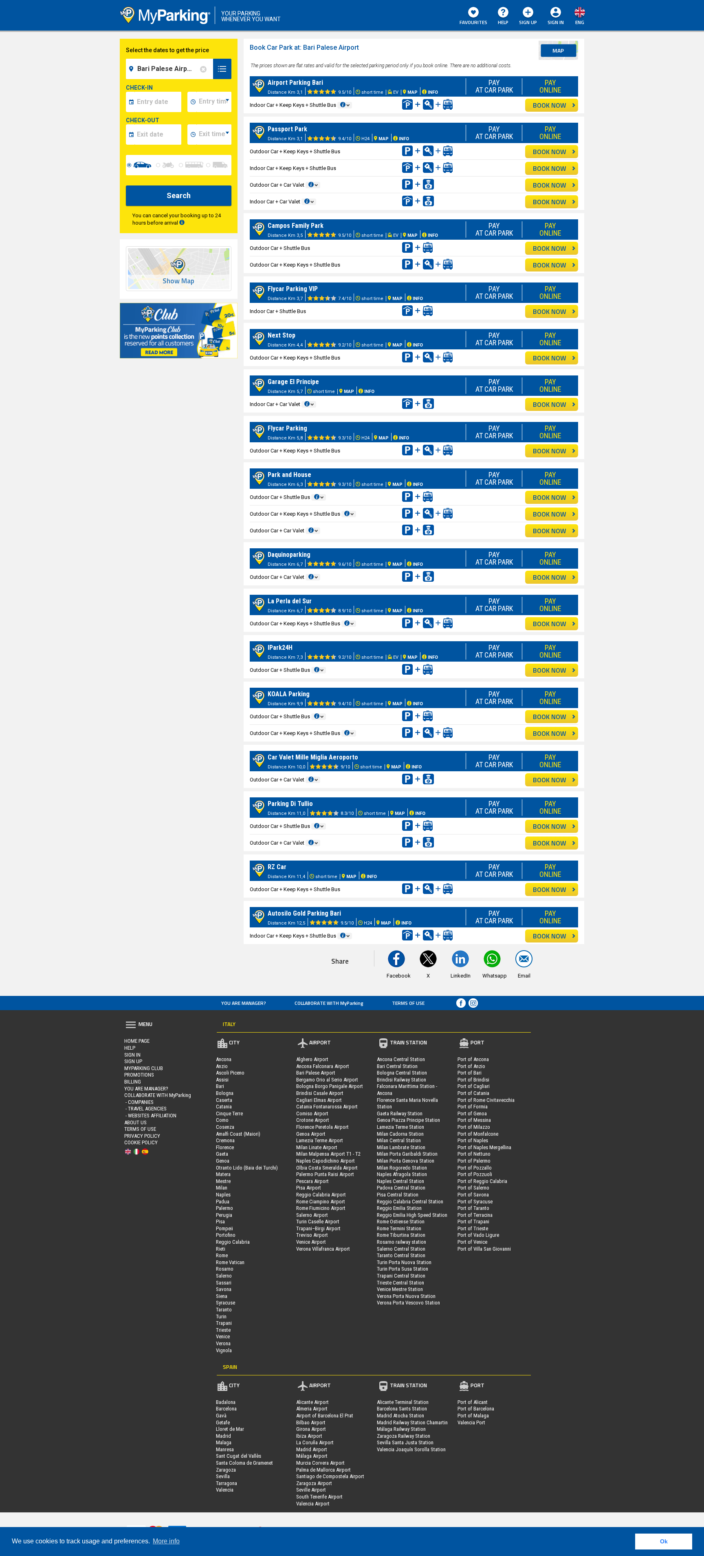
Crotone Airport (312, 1120)
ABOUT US (135, 1122)
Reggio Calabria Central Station (410, 1201)
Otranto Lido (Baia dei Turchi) (247, 1168)
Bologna (224, 1093)
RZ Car (277, 867)
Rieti (220, 1249)
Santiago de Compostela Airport (330, 1476)
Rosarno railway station (401, 1242)
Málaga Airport (312, 1456)
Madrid (223, 1436)
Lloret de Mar (230, 1429)
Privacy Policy (142, 1136)
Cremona (225, 1140)
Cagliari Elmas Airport (319, 1100)
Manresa (225, 1449)
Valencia (224, 1490)
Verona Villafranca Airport (323, 1249)
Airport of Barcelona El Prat (324, 1416)
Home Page (137, 1041)
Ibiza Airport (309, 1436)
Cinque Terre (229, 1113)
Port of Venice (472, 1242)
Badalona (225, 1402)
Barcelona (226, 1409)
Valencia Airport (313, 1504)
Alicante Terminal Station (403, 1402)
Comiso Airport (312, 1113)
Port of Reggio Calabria (482, 1181)
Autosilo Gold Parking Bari (304, 913)
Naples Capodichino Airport (325, 1161)
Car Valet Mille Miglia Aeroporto (313, 757)
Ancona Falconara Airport (322, 1066)
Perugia (224, 1215)
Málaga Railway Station (401, 1429)
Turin (221, 1316)
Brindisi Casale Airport (319, 1093)
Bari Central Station (397, 1066)
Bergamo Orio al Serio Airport (327, 1080)
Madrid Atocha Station (400, 1416)
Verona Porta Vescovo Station (408, 1303)
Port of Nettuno (474, 1154)
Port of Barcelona (476, 1409)
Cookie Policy (141, 1142)
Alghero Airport (312, 1059)
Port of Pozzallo (475, 1168)
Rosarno (224, 1269)
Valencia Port (471, 1422)
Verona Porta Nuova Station (406, 1296)
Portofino (225, 1235)
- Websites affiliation (150, 1115)
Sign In (132, 1055)
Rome (222, 1255)
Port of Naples (473, 1140)
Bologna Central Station (402, 1073)
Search (179, 195)
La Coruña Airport (315, 1442)
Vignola (224, 1350)
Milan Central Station (399, 1140)
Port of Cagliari (474, 1086)
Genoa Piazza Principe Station (408, 1120)
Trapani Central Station (401, 1276)
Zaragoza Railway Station (403, 1436)
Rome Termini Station (399, 1228)
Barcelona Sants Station (402, 1409)
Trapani (224, 1323)
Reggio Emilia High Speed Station (412, 1215)
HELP (503, 22)
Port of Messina (474, 1120)
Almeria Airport (312, 1409)
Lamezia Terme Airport (319, 1140)
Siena (221, 1296)
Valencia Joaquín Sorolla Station (411, 1449)
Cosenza (225, 1127)
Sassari (223, 1283)
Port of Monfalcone (478, 1134)
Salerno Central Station (401, 1249)
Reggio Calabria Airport (321, 1195)
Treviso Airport (312, 1235)
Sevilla (223, 1476)
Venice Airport (311, 1242)
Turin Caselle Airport (317, 1221)
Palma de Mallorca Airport (323, 1470)
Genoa (222, 1161)
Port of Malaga (473, 1416)
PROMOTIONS (139, 1075)
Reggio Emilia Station (399, 1208)
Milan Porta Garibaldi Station (407, 1154)
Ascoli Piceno (230, 1073)
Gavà (221, 1416)
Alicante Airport (312, 1402)
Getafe (223, 1422)
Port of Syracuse (475, 1201)
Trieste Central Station (400, 1283)
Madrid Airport (311, 1449)
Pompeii (224, 1228)
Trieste (223, 1330)
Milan (221, 1188)
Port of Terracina (475, 1215)
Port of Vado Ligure (478, 1235)
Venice (223, 1336)
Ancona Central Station (401, 1059)
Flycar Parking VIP (293, 289)
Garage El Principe (293, 382)
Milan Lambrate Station (401, 1147)
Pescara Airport (312, 1181)
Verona (223, 1343)
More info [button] (166, 1541)
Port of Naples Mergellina (484, 1147)
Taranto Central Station (401, 1255)
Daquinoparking (289, 554)
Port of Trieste (473, 1228)
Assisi (222, 1080)
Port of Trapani (473, 1221)
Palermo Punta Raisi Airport (325, 1174)
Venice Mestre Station (400, 1289)
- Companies (139, 1102)
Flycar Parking (287, 428)
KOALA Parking (289, 694)
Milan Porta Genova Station (405, 1161)
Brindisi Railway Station (401, 1080)
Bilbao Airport (311, 1422)
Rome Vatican (230, 1262)
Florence (225, 1147)
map (558, 50)
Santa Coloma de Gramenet (244, 1463)
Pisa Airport (308, 1188)
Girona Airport (311, 1429)
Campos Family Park (295, 226)
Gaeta (222, 1154)
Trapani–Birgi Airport (318, 1228)
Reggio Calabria (233, 1242)
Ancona (223, 1059)
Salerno (224, 1276)
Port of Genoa (472, 1113)
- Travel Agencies (145, 1109)
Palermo (224, 1208)
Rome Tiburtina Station (401, 1235)
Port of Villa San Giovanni (484, 1249)
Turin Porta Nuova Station (404, 1262)
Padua (222, 1201)
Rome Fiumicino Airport (320, 1208)
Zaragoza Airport (314, 1483)
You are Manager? (243, 1003)
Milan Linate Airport (316, 1147)
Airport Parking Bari (295, 82)
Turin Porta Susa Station (402, 1269)
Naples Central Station (400, 1181)
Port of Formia (473, 1107)
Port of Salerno (473, 1188)
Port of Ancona (473, 1059)
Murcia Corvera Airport (320, 1463)
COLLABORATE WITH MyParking (329, 1003)
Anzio (222, 1066)
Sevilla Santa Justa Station (405, 1442)
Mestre (223, 1181)
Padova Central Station (401, 1188)
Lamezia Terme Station (400, 1127)
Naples (223, 1195)
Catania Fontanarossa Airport (327, 1107)
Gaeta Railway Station (399, 1113)
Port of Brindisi (473, 1080)
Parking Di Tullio (290, 804)
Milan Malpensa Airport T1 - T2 (328, 1154)
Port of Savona (473, 1195)
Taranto (224, 1310)
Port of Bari (470, 1073)
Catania (224, 1107)
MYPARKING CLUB (143, 1068)
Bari (220, 1086)
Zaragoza (226, 1470)
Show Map (178, 281)
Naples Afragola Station (402, 1174)
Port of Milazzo (474, 1127)
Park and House (289, 475)
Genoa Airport (311, 1134)
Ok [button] (664, 1541)
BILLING (132, 1082)
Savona (223, 1289)
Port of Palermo (474, 1161)
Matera (223, 1174)
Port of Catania (473, 1093)
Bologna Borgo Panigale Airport (329, 1086)
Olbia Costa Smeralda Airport (327, 1168)
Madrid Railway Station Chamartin (412, 1422)
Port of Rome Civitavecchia (486, 1100)
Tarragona (226, 1483)
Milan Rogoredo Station (402, 1168)
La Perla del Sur (290, 601)
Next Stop (281, 335)
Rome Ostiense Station (401, 1221)
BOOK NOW (549, 105)
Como (222, 1120)
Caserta (224, 1100)
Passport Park (287, 129)
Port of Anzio (471, 1066)
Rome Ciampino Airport (320, 1201)
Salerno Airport (312, 1215)
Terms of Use (408, 1003)
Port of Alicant (473, 1402)
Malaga (223, 1442)
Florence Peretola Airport (322, 1127)
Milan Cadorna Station (400, 1134)
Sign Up (528, 22)
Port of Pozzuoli (475, 1174)
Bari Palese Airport (315, 1073)
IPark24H (280, 647)
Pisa (220, 1221)
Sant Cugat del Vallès (238, 1456)
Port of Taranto (473, 1208)
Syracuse (225, 1303)
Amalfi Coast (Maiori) (238, 1134)
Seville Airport (311, 1490)
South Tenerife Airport (319, 1497)
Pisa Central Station (397, 1195)
